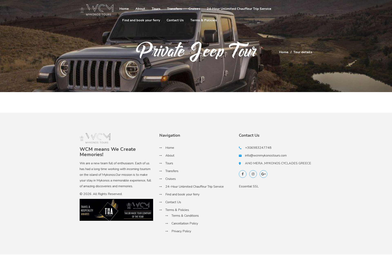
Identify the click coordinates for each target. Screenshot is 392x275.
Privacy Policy (181, 231)
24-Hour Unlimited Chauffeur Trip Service (239, 9)
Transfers (174, 9)
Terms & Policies (203, 20)
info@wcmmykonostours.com (266, 155)
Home (124, 9)
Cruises (194, 9)
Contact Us (175, 20)
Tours (156, 9)
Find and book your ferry (141, 20)
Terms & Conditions (185, 215)
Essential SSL (249, 186)
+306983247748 (258, 147)
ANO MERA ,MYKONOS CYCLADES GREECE (278, 163)
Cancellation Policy (185, 223)
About (140, 9)
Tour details (302, 52)
